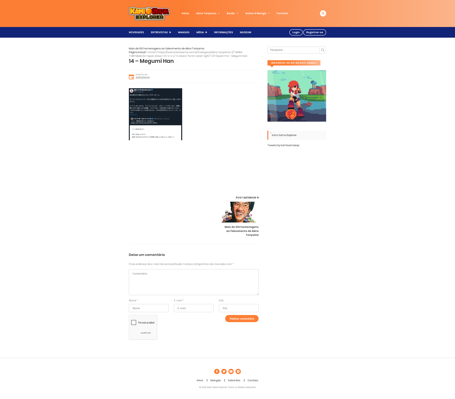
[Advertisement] (194, 169)
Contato (282, 13)
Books (231, 13)
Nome (132, 300)
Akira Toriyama (206, 13)
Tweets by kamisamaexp (283, 145)
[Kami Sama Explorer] (149, 13)
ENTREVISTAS (159, 32)
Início (185, 13)
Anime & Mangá (255, 13)
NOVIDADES (136, 32)
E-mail (178, 300)
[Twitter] (224, 371)
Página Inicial (137, 52)
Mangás (215, 380)
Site (221, 300)
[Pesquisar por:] (296, 50)
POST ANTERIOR (246, 197)
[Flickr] (238, 371)
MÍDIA (200, 32)
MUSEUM (245, 32)
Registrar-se (314, 32)
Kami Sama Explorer (284, 135)
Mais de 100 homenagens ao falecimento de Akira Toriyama (166, 48)
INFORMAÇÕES (223, 32)
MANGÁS (183, 32)
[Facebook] (217, 371)
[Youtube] (231, 371)
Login (296, 32)
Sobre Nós (234, 380)
